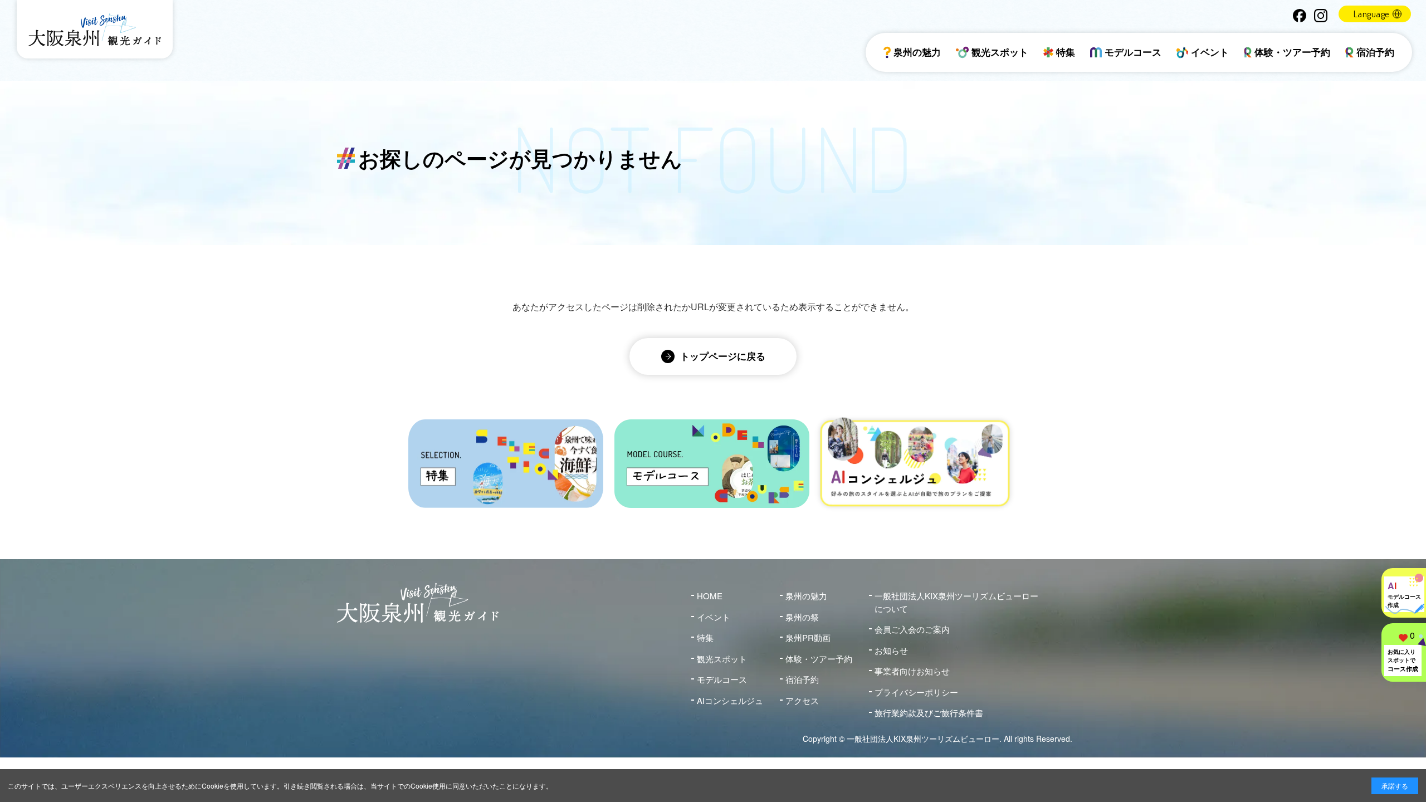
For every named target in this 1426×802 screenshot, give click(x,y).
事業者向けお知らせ (912, 671)
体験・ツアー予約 (1292, 51)
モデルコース (1133, 51)
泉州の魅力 (917, 51)
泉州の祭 (802, 617)
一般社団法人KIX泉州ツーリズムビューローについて (956, 602)
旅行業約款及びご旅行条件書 (929, 712)
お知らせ (891, 650)
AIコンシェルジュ (730, 700)
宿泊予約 (1375, 51)
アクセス (802, 700)
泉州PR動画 (808, 637)
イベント (1210, 51)
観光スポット (999, 51)
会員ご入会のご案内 (912, 629)
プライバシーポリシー (916, 692)
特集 (1065, 51)
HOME (709, 596)
